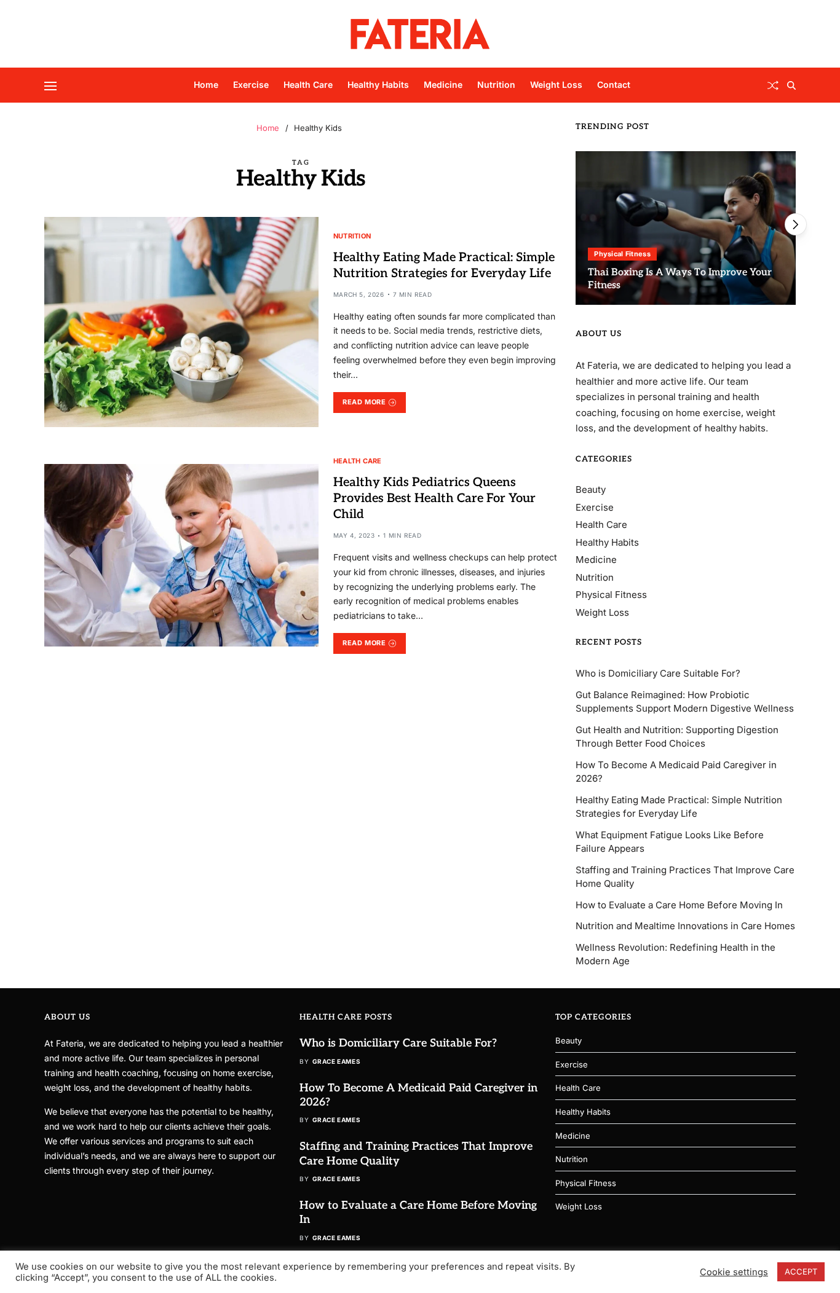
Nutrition (496, 84)
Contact (613, 84)
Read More (364, 402)
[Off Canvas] (50, 86)
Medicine (443, 84)
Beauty (591, 489)
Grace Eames (336, 1061)
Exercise (251, 84)
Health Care (308, 84)
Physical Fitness (622, 254)
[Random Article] (773, 85)
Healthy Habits (378, 84)
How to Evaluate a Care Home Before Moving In (679, 905)
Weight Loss (556, 84)
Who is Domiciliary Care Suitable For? (658, 673)
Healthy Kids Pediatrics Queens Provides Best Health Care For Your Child (434, 498)
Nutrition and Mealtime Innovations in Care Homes (685, 926)
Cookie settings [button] (734, 1272)
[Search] (791, 85)
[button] (796, 224)
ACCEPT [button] (801, 1271)
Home (206, 84)
